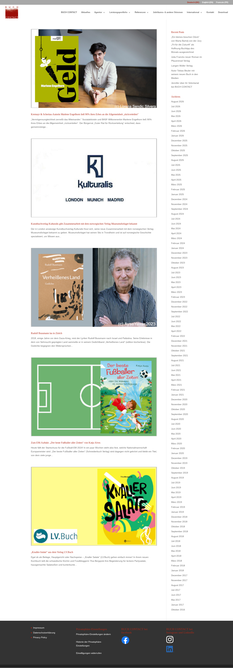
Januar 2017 (177, 604)
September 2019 (179, 472)
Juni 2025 (176, 170)
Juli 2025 (175, 165)
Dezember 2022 (179, 301)
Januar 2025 (177, 194)
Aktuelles (85, 12)
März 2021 (176, 385)
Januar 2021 (177, 394)
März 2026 (176, 126)
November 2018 (179, 521)
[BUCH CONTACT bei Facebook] (131, 640)
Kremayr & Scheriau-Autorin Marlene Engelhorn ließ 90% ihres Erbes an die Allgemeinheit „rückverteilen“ (85, 114)
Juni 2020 (176, 429)
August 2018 (177, 536)
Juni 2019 (176, 487)
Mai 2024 (176, 228)
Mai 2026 (176, 116)
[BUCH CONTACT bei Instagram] (183, 641)
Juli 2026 (175, 106)
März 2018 (176, 560)
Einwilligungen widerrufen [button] (89, 653)
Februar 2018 (178, 565)
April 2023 (176, 287)
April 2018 (176, 556)
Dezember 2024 (179, 199)
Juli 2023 (175, 272)
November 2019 (179, 463)
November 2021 (179, 346)
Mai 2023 (176, 282)
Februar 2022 (178, 336)
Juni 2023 (176, 277)
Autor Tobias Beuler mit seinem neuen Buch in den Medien (184, 74)
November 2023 (179, 258)
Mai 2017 (176, 600)
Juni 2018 (176, 546)
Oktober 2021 (178, 350)
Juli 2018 (175, 541)
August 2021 (177, 360)
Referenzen (140, 12)
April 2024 (176, 233)
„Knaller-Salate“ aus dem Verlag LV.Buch (52, 552)
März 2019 (176, 502)
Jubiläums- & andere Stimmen (168, 12)
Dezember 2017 (179, 575)
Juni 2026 (176, 111)
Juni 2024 (176, 223)
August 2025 (177, 160)
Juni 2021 (176, 370)
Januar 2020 (177, 453)
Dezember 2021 (179, 341)
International (193, 12)
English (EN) (207, 2)
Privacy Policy (40, 637)
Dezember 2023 (179, 253)
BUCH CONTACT (69, 12)
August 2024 (177, 214)
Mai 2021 (176, 375)
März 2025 (176, 184)
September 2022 (179, 311)
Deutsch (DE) (193, 2)
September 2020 (179, 414)
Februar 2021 (178, 389)
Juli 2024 (175, 218)
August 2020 (177, 419)
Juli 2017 (175, 590)
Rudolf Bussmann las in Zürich (46, 333)
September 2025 (179, 155)
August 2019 (177, 477)
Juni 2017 (176, 595)
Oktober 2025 (178, 150)
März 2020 (176, 443)
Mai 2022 (176, 326)
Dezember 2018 (179, 517)
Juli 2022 (175, 316)
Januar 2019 (177, 512)
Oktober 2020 (178, 409)
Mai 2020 (176, 433)
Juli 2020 (175, 424)
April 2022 (176, 331)
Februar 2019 (178, 507)
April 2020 (176, 438)
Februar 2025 (178, 189)
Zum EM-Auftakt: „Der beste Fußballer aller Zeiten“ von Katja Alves (65, 442)
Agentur (98, 12)
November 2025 (179, 145)
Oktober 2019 (178, 468)
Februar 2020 (178, 448)
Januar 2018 (177, 570)
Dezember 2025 (179, 140)
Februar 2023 (178, 297)
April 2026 (176, 121)
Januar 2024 (177, 248)
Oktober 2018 (178, 526)
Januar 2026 (177, 135)
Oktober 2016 (178, 609)
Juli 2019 (175, 482)
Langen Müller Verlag (182, 65)
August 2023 (177, 267)
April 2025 (176, 179)
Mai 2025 (176, 175)
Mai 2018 (176, 551)
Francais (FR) (222, 2)
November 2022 (179, 306)
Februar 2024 (178, 243)
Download (223, 12)
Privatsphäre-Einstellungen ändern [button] (93, 634)
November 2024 (179, 204)
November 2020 (179, 404)
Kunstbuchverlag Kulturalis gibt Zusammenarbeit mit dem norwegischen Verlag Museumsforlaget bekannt (84, 223)
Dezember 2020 (179, 399)
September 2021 (179, 355)
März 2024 (176, 238)
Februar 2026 (178, 131)
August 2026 (177, 101)
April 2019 (176, 497)
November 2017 (179, 580)
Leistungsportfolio (118, 12)
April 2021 (176, 380)
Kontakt (210, 12)
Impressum (38, 627)
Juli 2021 (175, 365)
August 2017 (177, 585)
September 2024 (179, 209)
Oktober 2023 (178, 262)
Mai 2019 (176, 492)
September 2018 (179, 531)
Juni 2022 (176, 321)
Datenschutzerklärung (44, 632)
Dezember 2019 (179, 458)
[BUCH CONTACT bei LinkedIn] (183, 650)
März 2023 (176, 292)
